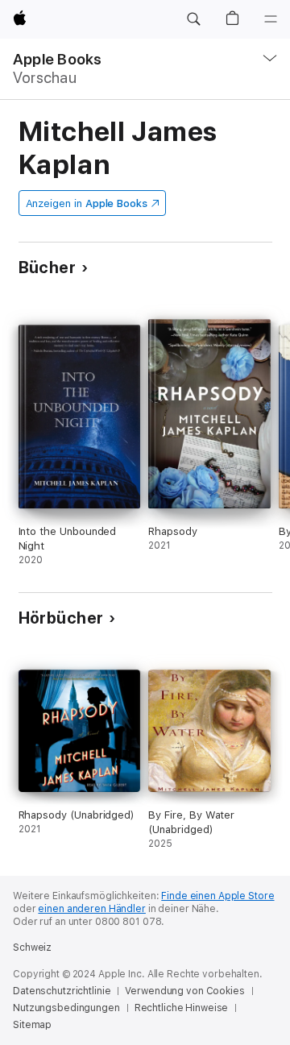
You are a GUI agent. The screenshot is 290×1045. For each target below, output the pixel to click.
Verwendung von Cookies (184, 991)
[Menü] (270, 19)
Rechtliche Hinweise (182, 1008)
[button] (193, 19)
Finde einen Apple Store (217, 896)
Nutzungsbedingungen (66, 1008)
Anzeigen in (87, 203)
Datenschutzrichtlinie (61, 991)
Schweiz (32, 947)
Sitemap (32, 1024)
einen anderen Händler (91, 908)
